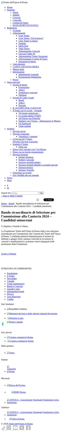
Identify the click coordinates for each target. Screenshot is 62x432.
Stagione (11, 10)
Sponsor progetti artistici (29, 162)
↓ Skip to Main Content (11, 196)
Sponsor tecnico (25, 167)
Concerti (16, 17)
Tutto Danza (24, 48)
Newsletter (12, 278)
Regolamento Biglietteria (29, 77)
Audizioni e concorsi (27, 92)
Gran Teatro (23, 35)
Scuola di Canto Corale (23, 98)
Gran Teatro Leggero (28, 41)
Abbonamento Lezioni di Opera (32, 59)
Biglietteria (12, 28)
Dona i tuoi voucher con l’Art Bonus (29, 149)
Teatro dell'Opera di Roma (20, 424)
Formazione (23, 87)
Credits (10, 299)
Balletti (16, 15)
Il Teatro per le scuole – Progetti (27, 110)
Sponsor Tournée (26, 170)
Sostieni (10, 129)
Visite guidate (24, 126)
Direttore (22, 95)
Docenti (22, 105)
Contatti (10, 281)
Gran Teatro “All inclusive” (31, 38)
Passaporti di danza (27, 61)
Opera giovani (13, 82)
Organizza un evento (22, 172)
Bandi (21, 100)
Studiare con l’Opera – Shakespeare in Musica (39, 121)
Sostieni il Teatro (20, 144)
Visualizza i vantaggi (27, 136)
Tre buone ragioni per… (29, 113)
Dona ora (22, 147)
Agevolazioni (19, 64)
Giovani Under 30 (26, 54)
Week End (23, 46)
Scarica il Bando (8, 254)
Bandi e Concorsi (15, 286)
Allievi (21, 90)
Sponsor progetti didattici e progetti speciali (38, 165)
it (7, 185)
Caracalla (17, 20)
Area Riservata (13, 296)
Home (10, 7)
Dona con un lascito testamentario (28, 152)
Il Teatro (11, 276)
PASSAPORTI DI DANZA (25, 25)
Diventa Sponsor (20, 154)
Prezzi (15, 79)
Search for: (6, 193)
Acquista (17, 30)
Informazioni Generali (28, 74)
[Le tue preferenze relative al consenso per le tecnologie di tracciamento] (2, 324)
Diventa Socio (19, 131)
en (8, 188)
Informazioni (18, 72)
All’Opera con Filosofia (29, 118)
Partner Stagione (25, 157)
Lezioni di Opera (20, 23)
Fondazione (12, 273)
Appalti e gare (13, 289)
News (9, 178)
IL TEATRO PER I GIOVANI (27, 108)
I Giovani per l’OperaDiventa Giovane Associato (25, 140)
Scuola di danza (20, 85)
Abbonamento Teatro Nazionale (33, 56)
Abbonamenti (19, 33)
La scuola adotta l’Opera (29, 116)
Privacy (10, 294)
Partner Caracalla (26, 160)
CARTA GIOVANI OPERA (26, 66)
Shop (9, 180)
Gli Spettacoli (24, 123)
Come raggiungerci (15, 283)
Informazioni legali (15, 291)
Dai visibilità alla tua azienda (26, 175)
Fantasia (22, 43)
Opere (15, 12)
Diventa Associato (21, 134)
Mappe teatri (18, 69)
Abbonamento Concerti (29, 51)
